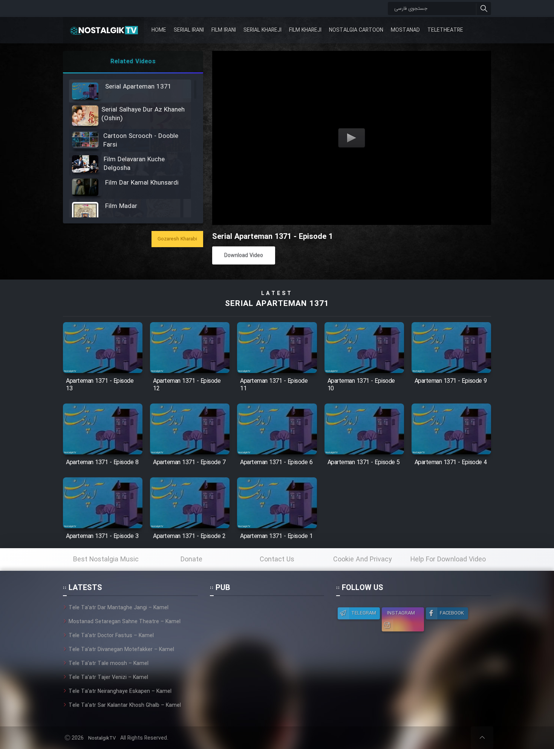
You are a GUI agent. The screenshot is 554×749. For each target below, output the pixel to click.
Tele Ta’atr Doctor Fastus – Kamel (111, 635)
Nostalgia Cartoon (356, 30)
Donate (191, 559)
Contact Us (277, 559)
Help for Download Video (448, 559)
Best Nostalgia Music (106, 559)
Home (159, 30)
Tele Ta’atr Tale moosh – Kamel (108, 663)
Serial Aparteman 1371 (277, 304)
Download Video (243, 255)
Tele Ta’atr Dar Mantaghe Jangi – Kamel (118, 608)
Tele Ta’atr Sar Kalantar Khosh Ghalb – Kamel (125, 705)
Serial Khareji (262, 30)
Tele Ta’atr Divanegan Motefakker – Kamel (121, 649)
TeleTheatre (445, 30)
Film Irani (223, 30)
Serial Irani (189, 30)
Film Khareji (305, 30)
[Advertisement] (267, 651)
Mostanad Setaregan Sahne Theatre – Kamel (125, 622)
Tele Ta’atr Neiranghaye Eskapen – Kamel (120, 691)
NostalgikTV (102, 738)
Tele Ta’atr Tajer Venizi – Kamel (108, 677)
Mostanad (405, 30)
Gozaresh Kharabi (177, 239)
